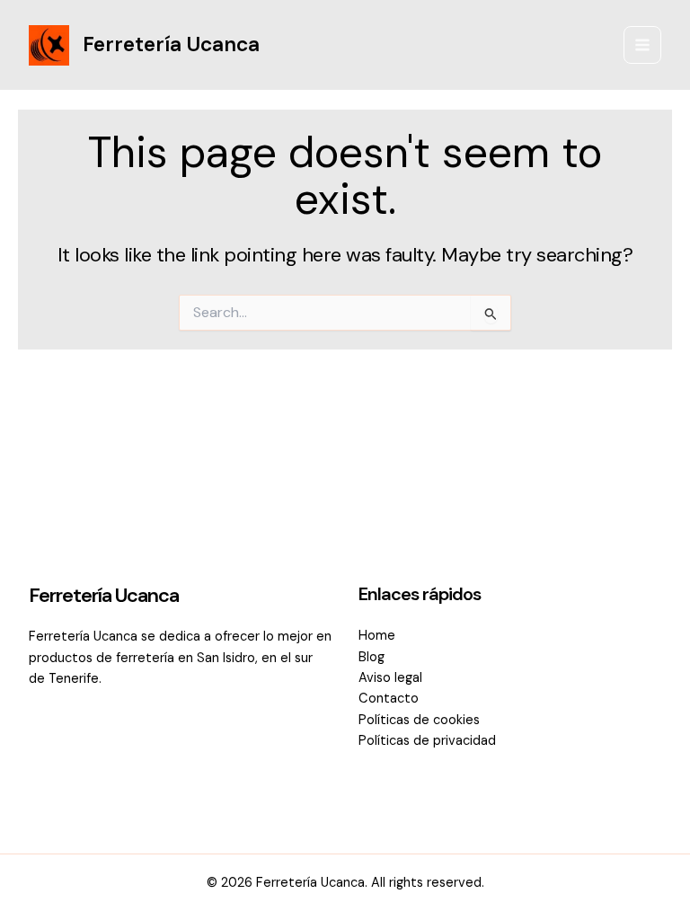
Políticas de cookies (419, 720)
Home (376, 635)
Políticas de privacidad (427, 740)
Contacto (388, 698)
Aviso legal (390, 677)
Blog (371, 657)
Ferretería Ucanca (171, 44)
